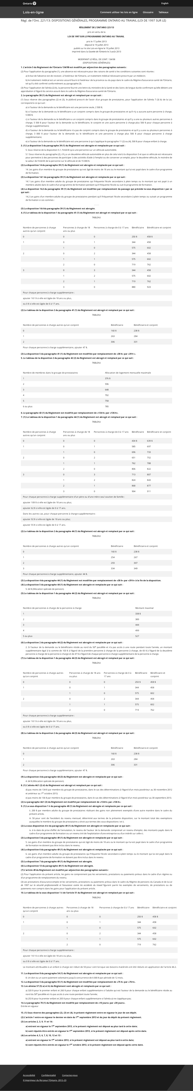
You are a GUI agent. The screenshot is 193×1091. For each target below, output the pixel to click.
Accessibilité (29, 1075)
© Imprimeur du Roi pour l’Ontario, (44, 1080)
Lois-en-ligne (33, 12)
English (164, 3)
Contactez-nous (70, 1075)
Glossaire (148, 12)
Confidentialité (48, 1075)
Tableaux (163, 12)
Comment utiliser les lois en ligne (119, 12)
